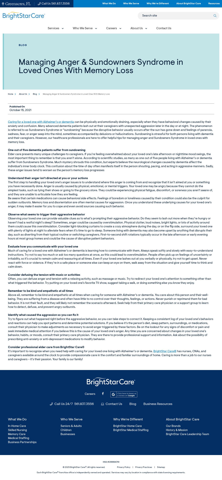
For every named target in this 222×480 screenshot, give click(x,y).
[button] (55, 29)
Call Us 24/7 (74, 404)
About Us (23, 94)
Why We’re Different (158, 4)
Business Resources (157, 404)
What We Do (109, 4)
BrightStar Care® (164, 351)
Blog (23, 45)
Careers (90, 394)
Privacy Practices (143, 467)
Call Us (56, 3)
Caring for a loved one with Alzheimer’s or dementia (41, 122)
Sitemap (161, 467)
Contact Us (114, 404)
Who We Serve (131, 4)
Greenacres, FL (18, 3)
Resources (214, 4)
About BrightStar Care (188, 4)
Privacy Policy (123, 467)
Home (10, 94)
